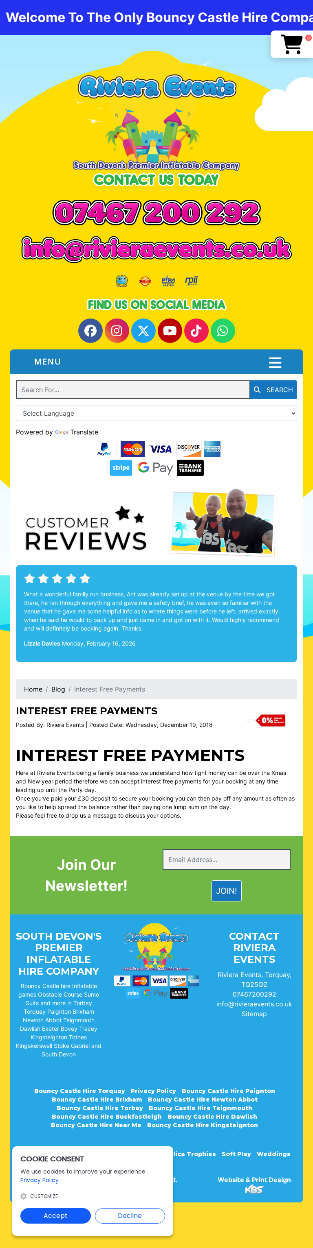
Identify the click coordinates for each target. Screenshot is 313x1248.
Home (33, 689)
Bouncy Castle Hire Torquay (79, 1091)
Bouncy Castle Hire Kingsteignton (202, 1125)
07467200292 (254, 994)
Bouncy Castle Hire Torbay (100, 1108)
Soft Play (236, 1154)
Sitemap (254, 1014)
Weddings (274, 1154)
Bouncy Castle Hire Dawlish (212, 1116)
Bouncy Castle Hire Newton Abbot (203, 1099)
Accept (56, 1215)
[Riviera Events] (156, 111)
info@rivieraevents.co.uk (254, 1004)
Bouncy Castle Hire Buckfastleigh (107, 1116)
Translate (84, 432)
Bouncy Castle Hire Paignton (228, 1091)
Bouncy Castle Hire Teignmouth (200, 1108)
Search (279, 390)
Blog (58, 689)
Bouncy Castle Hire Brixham (97, 1099)
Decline (130, 1215)
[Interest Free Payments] (266, 720)
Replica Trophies (188, 1154)
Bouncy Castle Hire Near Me (96, 1125)
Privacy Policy (153, 1091)
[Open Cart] (292, 44)
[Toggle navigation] (275, 362)
